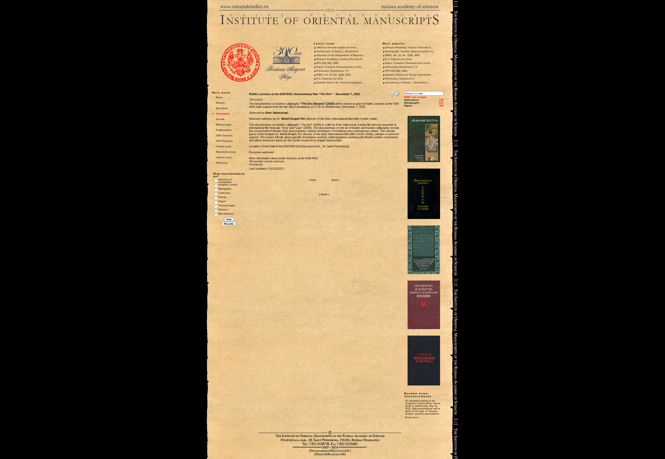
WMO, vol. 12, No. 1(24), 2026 (333, 75)
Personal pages (226, 205)
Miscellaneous (226, 213)
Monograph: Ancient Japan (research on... (410, 51)
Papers (222, 201)
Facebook (256, 164)
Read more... (412, 417)
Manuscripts (223, 124)
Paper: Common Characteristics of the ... (340, 67)
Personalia (223, 113)
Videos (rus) (223, 146)
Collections (224, 193)
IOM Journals (224, 135)
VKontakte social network (266, 161)
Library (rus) (223, 157)
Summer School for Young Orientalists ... (340, 82)
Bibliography (224, 189)
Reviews (223, 209)
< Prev (312, 180)
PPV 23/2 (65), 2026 (327, 63)
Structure (222, 108)
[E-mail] (397, 93)
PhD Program (224, 140)
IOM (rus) (221, 162)
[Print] (392, 93)
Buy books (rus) (226, 151)
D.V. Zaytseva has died (329, 78)
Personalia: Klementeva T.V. (332, 71)
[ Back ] (324, 194)
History (220, 102)
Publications (224, 130)
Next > (335, 180)
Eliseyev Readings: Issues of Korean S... (340, 59)
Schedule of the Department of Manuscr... (340, 55)
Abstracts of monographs (225, 180)
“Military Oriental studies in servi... (337, 47)
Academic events (227, 184)
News (219, 97)
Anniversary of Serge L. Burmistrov (337, 51)
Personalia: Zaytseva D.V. (400, 78)
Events (220, 119)
